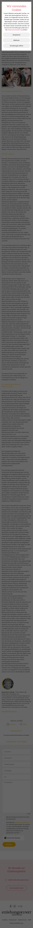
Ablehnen (16, 40)
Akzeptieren (16, 35)
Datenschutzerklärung (15, 30)
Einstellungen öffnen (16, 46)
